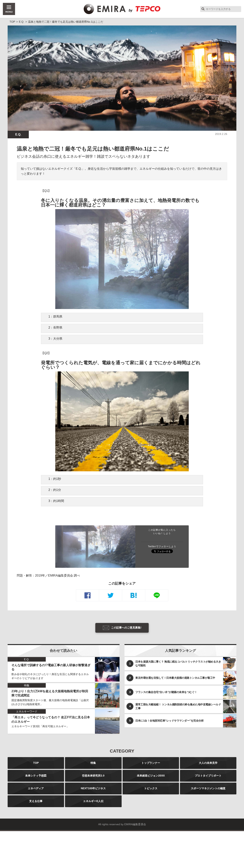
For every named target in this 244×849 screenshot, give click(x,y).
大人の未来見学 (208, 762)
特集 (93, 762)
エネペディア (36, 788)
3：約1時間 (56, 501)
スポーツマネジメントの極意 (208, 788)
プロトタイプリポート (208, 775)
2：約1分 (54, 489)
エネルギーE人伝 (93, 801)
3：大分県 (55, 338)
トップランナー (150, 762)
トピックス (150, 788)
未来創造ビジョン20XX (151, 775)
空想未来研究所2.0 (93, 775)
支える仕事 (36, 801)
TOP (36, 762)
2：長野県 (55, 327)
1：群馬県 (55, 316)
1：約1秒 (54, 478)
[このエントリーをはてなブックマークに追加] (133, 595)
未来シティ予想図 (36, 775)
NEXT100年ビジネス (93, 788)
